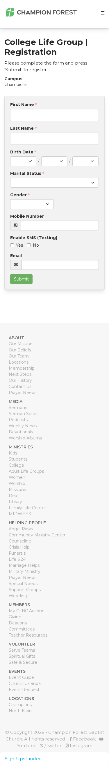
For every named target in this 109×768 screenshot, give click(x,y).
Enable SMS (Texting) (33, 237)
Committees (22, 629)
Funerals (17, 553)
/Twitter (51, 745)
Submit (21, 279)
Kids (13, 453)
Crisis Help (19, 547)
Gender (18, 194)
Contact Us (20, 386)
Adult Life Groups (26, 471)
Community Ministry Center (37, 535)
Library (15, 501)
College (16, 465)
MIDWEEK (20, 513)
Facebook (84, 739)
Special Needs (23, 583)
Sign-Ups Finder (23, 758)
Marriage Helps (24, 565)
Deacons (18, 623)
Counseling (20, 541)
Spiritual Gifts (22, 656)
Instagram (80, 745)
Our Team (19, 356)
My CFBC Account (27, 610)
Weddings (19, 595)
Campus (13, 78)
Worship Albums (25, 438)
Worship (17, 483)
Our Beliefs (20, 350)
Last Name (22, 128)
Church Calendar (25, 683)
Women (17, 477)
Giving (15, 616)
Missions (17, 489)
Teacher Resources (28, 635)
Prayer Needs (22, 392)
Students (18, 459)
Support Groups (25, 589)
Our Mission (21, 344)
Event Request (24, 689)
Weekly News (23, 425)
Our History (20, 380)
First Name (22, 104)
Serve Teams (22, 650)
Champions (20, 704)
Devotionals (21, 432)
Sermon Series (23, 413)
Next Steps (20, 374)
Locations (18, 362)
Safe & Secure (23, 662)
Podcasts (18, 419)
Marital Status (25, 173)
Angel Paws (21, 528)
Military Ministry (24, 571)
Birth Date (21, 152)
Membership (22, 368)
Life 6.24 (17, 559)
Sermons (18, 407)
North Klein (20, 710)
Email (16, 255)
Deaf (14, 495)
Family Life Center (27, 507)
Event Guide (21, 677)
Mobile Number (27, 216)
